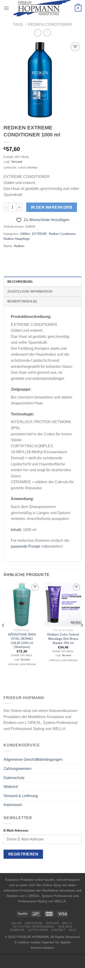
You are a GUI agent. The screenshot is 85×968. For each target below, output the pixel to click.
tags (18, 24)
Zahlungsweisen (17, 769)
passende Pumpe (25, 546)
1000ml (25, 234)
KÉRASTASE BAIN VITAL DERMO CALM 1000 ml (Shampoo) (22, 641)
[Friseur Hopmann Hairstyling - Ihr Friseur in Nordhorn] (42, 8)
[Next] (81, 634)
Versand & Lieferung (21, 796)
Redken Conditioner (50, 24)
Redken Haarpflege (17, 239)
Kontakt (58, 930)
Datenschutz (14, 778)
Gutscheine (38, 930)
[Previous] (3, 634)
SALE (72, 930)
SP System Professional (34, 926)
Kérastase (34, 923)
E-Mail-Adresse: (16, 830)
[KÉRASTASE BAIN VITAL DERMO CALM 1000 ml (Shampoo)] (22, 604)
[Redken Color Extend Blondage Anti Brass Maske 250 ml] (63, 604)
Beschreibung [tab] (20, 281)
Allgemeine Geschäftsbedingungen (33, 759)
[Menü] (6, 8)
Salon (16, 923)
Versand (16, 161)
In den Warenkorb (51, 207)
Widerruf (11, 787)
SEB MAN (65, 926)
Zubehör (17, 930)
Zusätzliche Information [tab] (29, 291)
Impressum (13, 805)
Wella (67, 923)
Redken (19, 246)
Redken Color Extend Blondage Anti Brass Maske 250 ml (63, 638)
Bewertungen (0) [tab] (22, 301)
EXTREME (39, 234)
